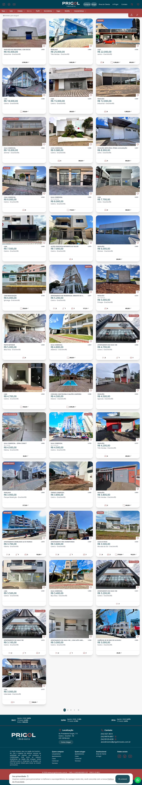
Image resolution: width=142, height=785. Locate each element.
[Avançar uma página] (74, 710)
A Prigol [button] (115, 4)
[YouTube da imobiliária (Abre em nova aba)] (14, 4)
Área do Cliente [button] (104, 4)
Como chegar (66, 742)
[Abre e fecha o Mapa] (131, 14)
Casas (54, 758)
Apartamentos (56, 756)
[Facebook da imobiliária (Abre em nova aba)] (9, 4)
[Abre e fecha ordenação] (137, 14)
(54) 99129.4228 (107, 739)
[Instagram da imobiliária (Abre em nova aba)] (3, 4)
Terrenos (55, 763)
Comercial (55, 761)
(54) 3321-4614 (107, 734)
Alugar (94, 4)
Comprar (87, 4)
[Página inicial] (71, 4)
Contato (124, 4)
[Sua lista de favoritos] (138, 4)
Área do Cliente (101, 754)
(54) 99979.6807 (107, 736)
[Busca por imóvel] (132, 4)
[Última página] (78, 710)
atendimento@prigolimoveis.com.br (116, 742)
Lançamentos (56, 754)
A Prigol (98, 756)
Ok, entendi (122, 779)
